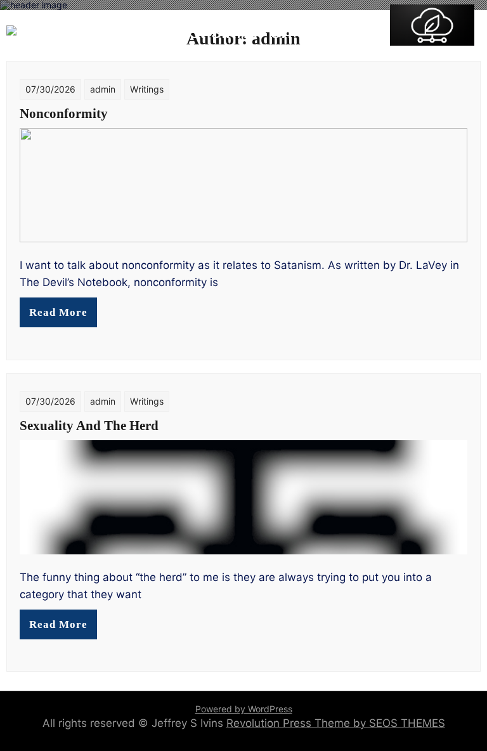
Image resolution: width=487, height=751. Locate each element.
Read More (58, 312)
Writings (147, 89)
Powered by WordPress (243, 708)
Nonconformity (64, 113)
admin (102, 89)
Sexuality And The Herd (89, 425)
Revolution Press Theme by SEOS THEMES (335, 723)
